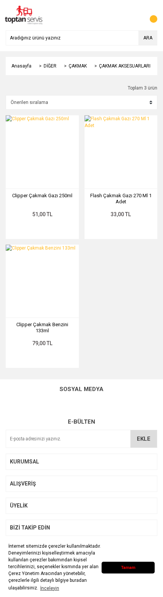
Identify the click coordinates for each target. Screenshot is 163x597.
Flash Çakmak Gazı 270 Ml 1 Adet (121, 198)
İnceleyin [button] (49, 588)
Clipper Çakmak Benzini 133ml (42, 327)
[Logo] (24, 14)
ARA (147, 38)
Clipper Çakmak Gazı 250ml (42, 195)
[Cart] (149, 15)
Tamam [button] (128, 567)
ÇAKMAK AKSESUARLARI (124, 66)
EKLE (143, 438)
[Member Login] (134, 15)
